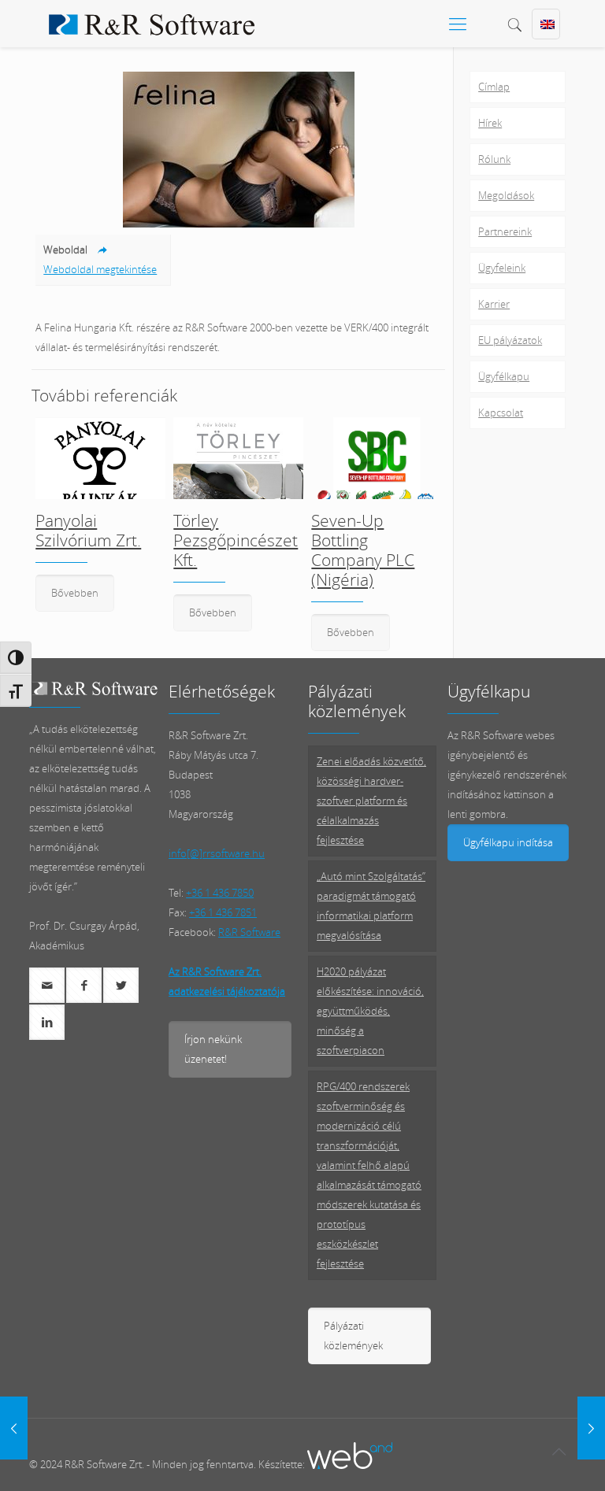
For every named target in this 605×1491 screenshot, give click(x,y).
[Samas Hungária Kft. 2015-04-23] (591, 1428)
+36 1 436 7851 (223, 912)
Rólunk (494, 159)
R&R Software (249, 932)
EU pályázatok (510, 340)
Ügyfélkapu (503, 376)
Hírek (490, 123)
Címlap (494, 87)
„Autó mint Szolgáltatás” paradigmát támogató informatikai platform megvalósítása (371, 905)
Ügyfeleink (501, 268)
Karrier (494, 304)
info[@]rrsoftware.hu (217, 853)
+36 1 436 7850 (220, 893)
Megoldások (506, 195)
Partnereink (505, 231)
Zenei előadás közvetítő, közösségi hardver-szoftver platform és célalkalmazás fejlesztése (371, 800)
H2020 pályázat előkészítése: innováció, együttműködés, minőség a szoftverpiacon (370, 1010)
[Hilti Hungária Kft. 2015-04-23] (14, 1428)
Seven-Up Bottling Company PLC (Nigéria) (362, 549)
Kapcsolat (500, 412)
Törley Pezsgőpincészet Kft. (235, 540)
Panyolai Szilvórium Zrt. (88, 530)
